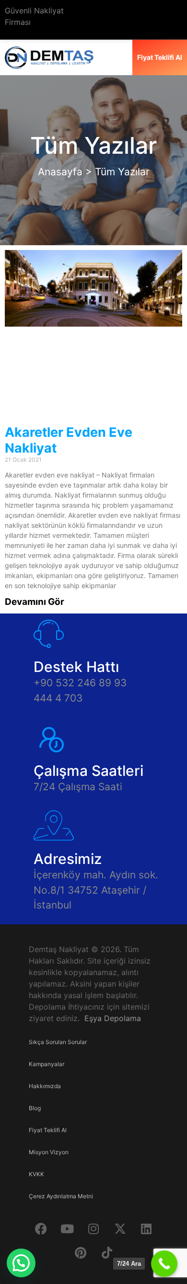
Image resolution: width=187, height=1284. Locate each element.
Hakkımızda (45, 1086)
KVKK (36, 1174)
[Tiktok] (107, 1253)
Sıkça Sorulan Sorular (58, 1041)
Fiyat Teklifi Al (48, 1130)
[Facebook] (41, 1229)
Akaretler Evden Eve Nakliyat (68, 439)
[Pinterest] (81, 1253)
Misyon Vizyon (49, 1152)
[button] (21, 1263)
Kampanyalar (46, 1064)
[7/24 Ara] (164, 1263)
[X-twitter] (120, 1229)
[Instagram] (93, 1229)
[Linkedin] (146, 1229)
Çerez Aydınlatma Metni (61, 1196)
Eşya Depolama (112, 1018)
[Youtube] (67, 1229)
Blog (35, 1108)
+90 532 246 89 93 (80, 683)
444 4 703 (58, 698)
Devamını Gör (34, 601)
